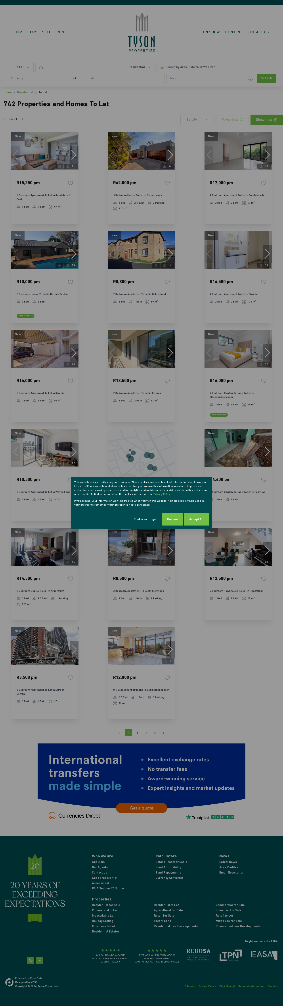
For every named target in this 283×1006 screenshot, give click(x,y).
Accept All (196, 519)
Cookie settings (145, 519)
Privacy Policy (162, 494)
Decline (172, 519)
